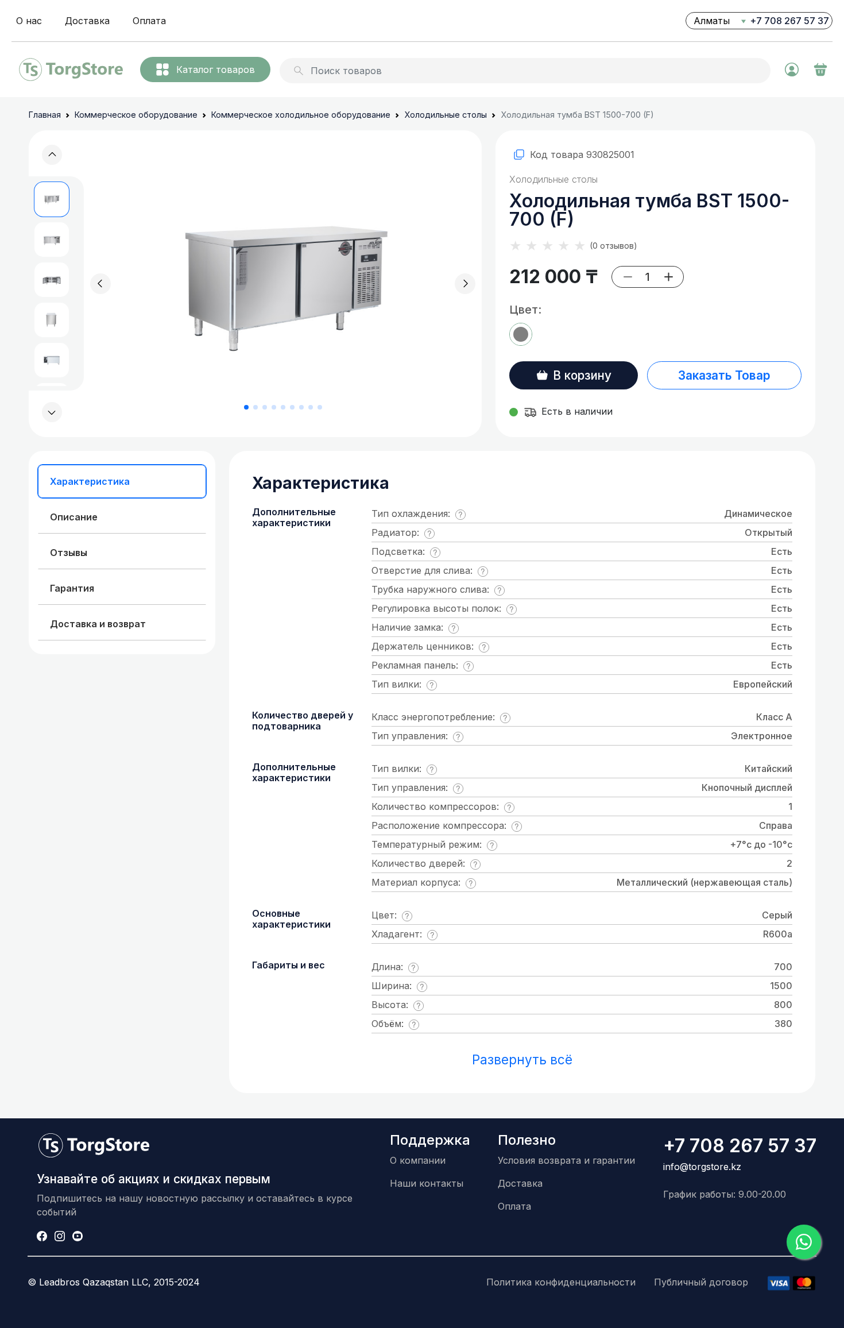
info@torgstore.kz (702, 1166)
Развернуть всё (522, 1059)
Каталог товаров (215, 69)
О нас (29, 20)
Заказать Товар (724, 375)
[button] (52, 412)
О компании (418, 1160)
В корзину (582, 375)
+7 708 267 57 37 (789, 21)
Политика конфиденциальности (561, 1282)
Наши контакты (426, 1183)
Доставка (87, 20)
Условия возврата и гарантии (566, 1160)
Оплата (149, 20)
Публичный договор (701, 1282)
